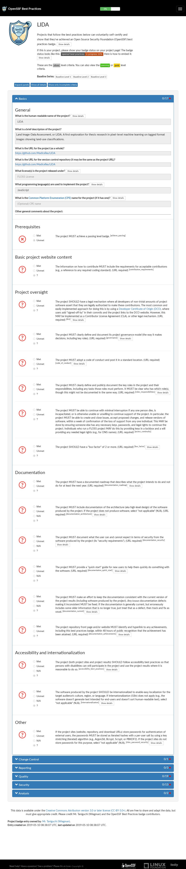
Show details (64, 44)
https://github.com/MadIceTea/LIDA (35, 153)
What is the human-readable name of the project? (42, 116)
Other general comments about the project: (39, 211)
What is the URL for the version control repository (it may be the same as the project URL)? (65, 160)
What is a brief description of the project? (38, 129)
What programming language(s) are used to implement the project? (52, 184)
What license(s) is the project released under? (40, 171)
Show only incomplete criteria (62, 85)
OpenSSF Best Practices (24, 8)
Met (38, 235)
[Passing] (105, 65)
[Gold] (117, 65)
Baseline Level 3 (98, 77)
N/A (38, 515)
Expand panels (22, 85)
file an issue (65, 866)
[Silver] (56, 65)
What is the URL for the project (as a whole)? (39, 148)
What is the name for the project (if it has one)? (62, 198)
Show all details (38, 85)
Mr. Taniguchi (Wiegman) (56, 821)
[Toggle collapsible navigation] (180, 9)
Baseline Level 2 (81, 77)
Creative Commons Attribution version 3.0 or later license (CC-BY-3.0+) (85, 810)
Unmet (38, 240)
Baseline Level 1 (63, 77)
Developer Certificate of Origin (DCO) (140, 309)
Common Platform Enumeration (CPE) (50, 198)
